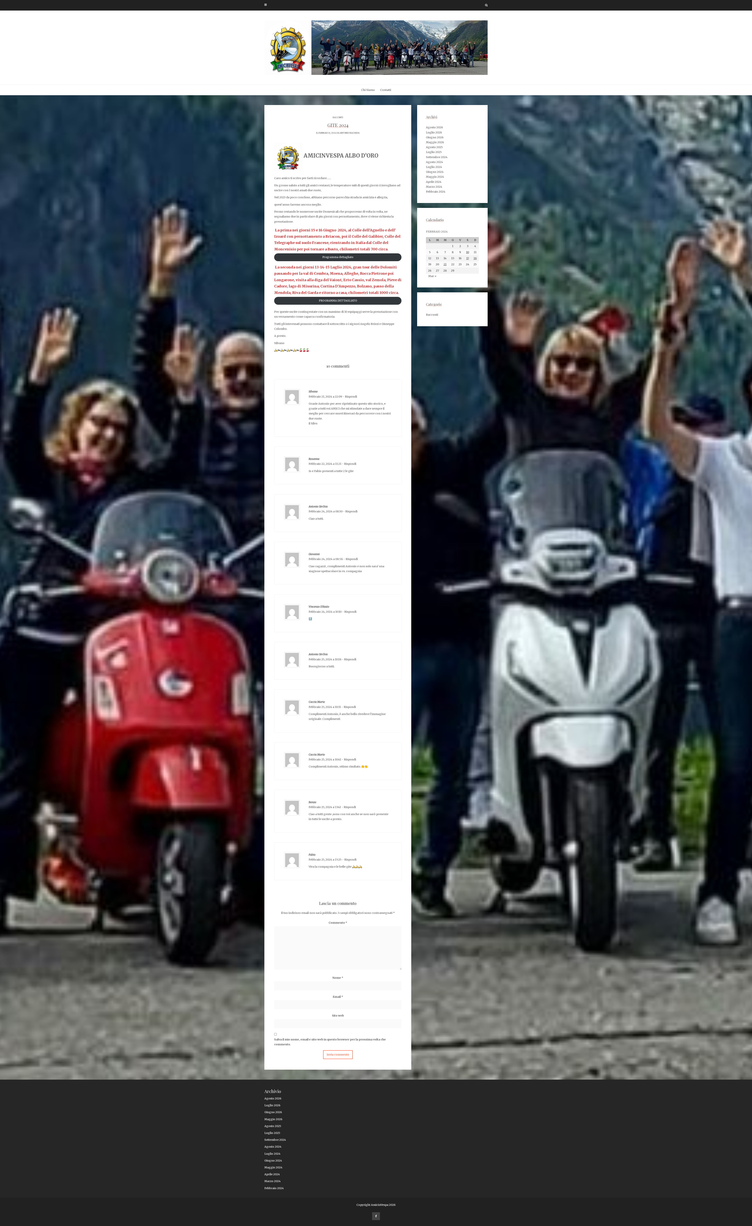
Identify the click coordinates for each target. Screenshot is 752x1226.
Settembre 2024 (436, 157)
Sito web (338, 1015)
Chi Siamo (368, 90)
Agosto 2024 (434, 162)
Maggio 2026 (435, 142)
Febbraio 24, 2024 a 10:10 (325, 611)
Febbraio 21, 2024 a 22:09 (325, 396)
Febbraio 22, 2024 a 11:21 (325, 464)
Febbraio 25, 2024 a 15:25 (325, 859)
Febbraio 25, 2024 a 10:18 (325, 659)
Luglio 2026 (434, 132)
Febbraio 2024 (435, 191)
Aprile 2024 (433, 182)
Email (338, 997)
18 (475, 258)
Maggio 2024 (435, 177)
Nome (337, 978)
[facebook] (376, 1216)
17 (467, 258)
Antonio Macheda (350, 133)
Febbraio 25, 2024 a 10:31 (325, 707)
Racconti (338, 117)
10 (467, 252)
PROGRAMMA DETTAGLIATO (338, 300)
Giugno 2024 (435, 172)
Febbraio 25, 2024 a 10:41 (325, 759)
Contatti (385, 90)
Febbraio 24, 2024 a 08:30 (326, 511)
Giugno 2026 (435, 137)
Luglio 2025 (434, 152)
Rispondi (351, 396)
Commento (338, 922)
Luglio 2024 (434, 167)
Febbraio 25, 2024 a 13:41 (325, 807)
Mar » (432, 276)
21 (445, 264)
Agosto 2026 (434, 127)
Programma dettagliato (337, 257)
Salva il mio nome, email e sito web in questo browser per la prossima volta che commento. (330, 1042)
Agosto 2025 (434, 147)
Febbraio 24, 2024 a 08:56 (326, 559)
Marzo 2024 (434, 186)
